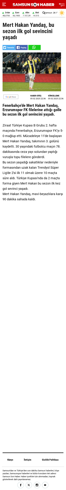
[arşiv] (44, 13)
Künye (10, 459)
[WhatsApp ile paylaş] (34, 47)
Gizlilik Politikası (50, 459)
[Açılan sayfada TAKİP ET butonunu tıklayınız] (10, 97)
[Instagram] (37, 485)
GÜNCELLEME (53, 95)
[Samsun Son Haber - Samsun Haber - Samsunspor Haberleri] (33, 5)
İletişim (27, 459)
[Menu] (4, 4)
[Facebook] (20, 485)
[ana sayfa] (61, 4)
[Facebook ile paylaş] (22, 47)
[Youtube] (45, 485)
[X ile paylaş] (9, 47)
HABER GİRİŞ (35, 95)
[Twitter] (29, 485)
